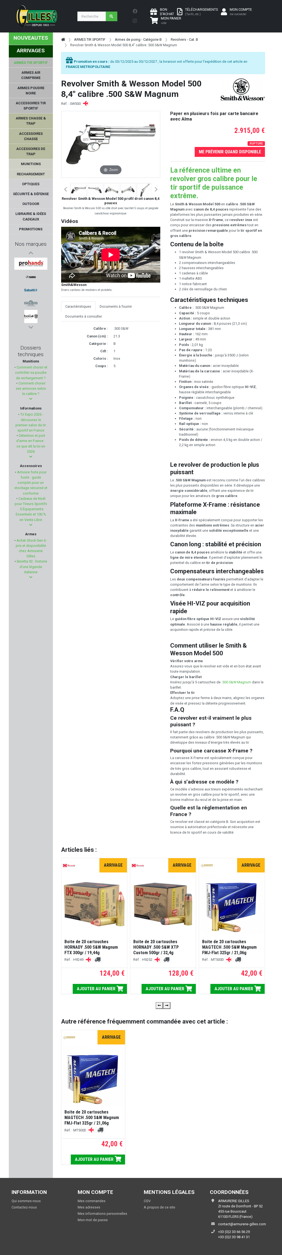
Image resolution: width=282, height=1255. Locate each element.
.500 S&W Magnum (236, 682)
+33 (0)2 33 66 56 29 (234, 1232)
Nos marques (31, 244)
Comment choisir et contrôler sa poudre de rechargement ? (31, 372)
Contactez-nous (24, 1207)
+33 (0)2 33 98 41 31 (234, 1237)
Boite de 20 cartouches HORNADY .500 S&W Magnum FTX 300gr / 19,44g (91, 947)
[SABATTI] (30, 290)
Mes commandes (91, 1201)
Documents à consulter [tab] (83, 316)
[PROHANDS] (30, 263)
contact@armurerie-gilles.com (242, 1224)
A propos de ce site (159, 1207)
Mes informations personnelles (102, 1214)
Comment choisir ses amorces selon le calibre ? (31, 388)
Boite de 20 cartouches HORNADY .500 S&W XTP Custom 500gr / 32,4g (156, 947)
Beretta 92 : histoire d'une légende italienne (31, 566)
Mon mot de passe (93, 1220)
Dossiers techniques (31, 351)
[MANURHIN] (30, 303)
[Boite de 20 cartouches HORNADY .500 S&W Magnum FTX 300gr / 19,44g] (94, 904)
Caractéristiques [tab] (78, 306)
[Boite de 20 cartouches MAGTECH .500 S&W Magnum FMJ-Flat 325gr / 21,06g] (232, 904)
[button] (30, 399)
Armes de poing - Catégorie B (138, 39)
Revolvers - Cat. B (184, 39)
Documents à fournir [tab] (116, 306)
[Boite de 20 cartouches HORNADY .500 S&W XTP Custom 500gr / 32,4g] (163, 904)
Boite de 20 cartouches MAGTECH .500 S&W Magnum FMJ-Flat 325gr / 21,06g (229, 947)
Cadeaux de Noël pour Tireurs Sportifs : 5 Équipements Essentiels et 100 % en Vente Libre (31, 509)
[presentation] (159, 1005)
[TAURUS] (30, 276)
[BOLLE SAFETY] (30, 316)
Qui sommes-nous (26, 1201)
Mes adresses (89, 1207)
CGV (147, 1201)
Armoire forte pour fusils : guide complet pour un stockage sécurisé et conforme (30, 482)
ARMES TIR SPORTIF (89, 39)
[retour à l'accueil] (63, 39)
